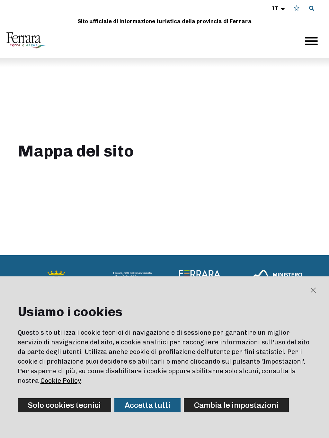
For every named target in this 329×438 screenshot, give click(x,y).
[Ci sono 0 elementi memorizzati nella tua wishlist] (296, 8)
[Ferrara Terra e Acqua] (29, 40)
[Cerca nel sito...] (311, 8)
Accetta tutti (147, 405)
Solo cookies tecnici (64, 405)
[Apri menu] (311, 41)
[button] (279, 8)
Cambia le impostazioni (236, 405)
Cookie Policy (60, 380)
